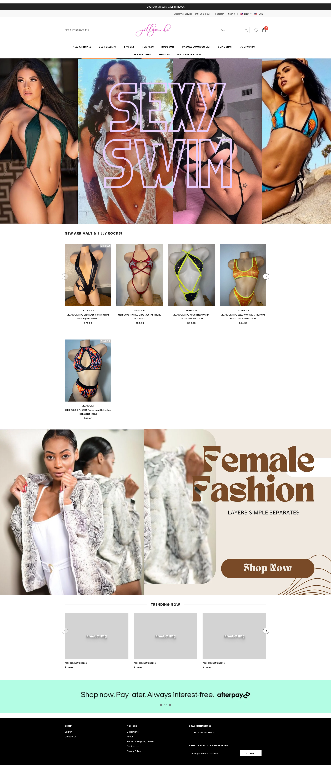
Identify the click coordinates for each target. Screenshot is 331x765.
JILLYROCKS (88, 310)
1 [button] (161, 705)
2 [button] (165, 705)
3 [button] (170, 705)
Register (219, 13)
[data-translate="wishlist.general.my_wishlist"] (255, 30)
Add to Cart (139, 278)
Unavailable (88, 278)
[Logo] (154, 30)
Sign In (231, 13)
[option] (88, 285)
